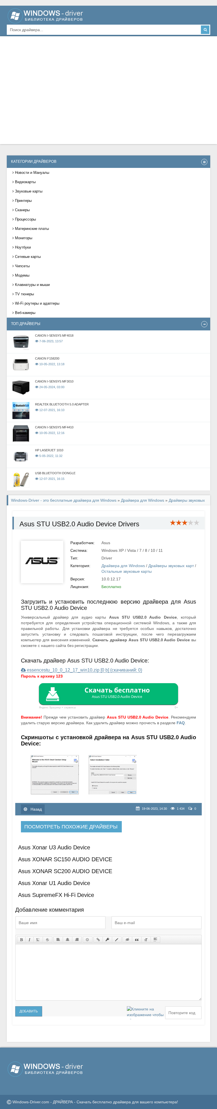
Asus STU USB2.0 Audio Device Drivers (79, 524)
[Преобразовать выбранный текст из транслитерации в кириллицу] (146, 940)
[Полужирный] (21, 940)
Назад (35, 809)
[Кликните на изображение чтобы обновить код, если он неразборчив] (145, 1012)
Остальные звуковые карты (126, 571)
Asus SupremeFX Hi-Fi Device (56, 895)
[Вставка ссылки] (98, 940)
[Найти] (205, 29)
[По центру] (67, 940)
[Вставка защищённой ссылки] (107, 940)
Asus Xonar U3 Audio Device (54, 847)
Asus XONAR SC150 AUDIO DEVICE (65, 859)
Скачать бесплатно (117, 692)
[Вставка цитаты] (137, 940)
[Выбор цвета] (116, 940)
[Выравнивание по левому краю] (58, 940)
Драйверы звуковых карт (171, 565)
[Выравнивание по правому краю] (77, 940)
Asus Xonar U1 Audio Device (54, 883)
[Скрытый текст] (127, 940)
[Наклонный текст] (29, 940)
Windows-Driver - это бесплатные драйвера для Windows (63, 500)
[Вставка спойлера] (155, 940)
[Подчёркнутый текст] (38, 940)
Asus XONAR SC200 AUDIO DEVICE (65, 871)
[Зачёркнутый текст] (47, 940)
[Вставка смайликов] (87, 940)
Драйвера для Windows (142, 500)
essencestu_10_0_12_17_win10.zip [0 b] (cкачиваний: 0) (84, 670)
